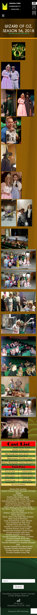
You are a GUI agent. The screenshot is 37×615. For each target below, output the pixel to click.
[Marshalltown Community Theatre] (11, 6)
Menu (3, 15)
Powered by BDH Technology (18, 611)
